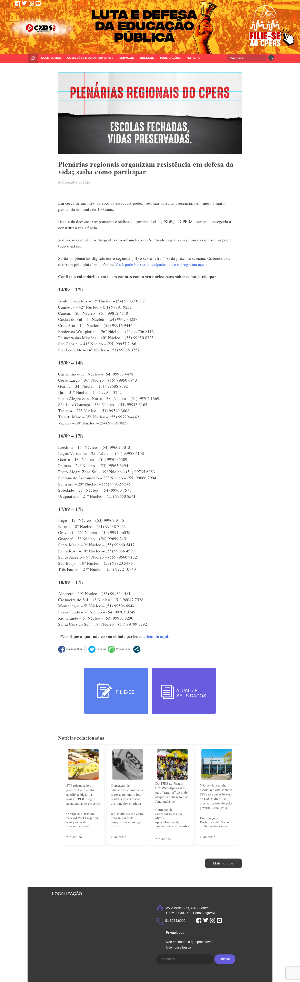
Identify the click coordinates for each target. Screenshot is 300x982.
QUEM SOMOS (51, 57)
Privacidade (175, 932)
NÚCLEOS (147, 57)
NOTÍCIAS (193, 57)
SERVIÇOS (126, 57)
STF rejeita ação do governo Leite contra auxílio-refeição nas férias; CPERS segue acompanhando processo (83, 794)
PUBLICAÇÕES (170, 57)
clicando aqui (155, 636)
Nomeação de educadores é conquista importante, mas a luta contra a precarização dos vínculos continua (127, 794)
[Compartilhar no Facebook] (70, 649)
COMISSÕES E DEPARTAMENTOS (90, 57)
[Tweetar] (97, 649)
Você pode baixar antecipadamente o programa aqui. (161, 264)
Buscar (225, 959)
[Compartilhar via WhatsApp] (120, 649)
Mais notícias (223, 863)
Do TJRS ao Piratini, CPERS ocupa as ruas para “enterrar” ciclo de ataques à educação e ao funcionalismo (172, 792)
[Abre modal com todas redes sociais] (136, 649)
